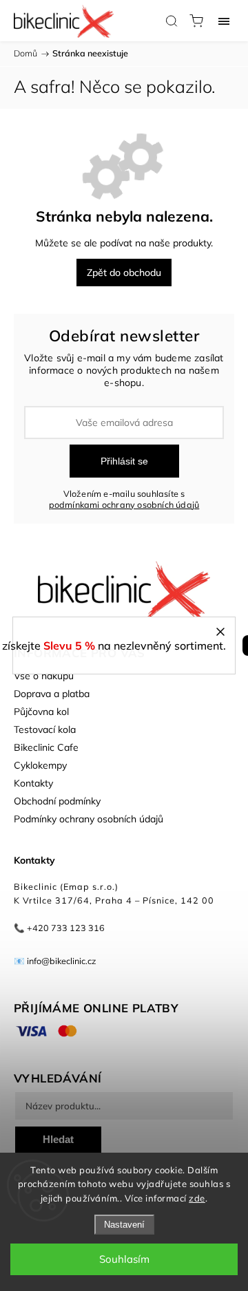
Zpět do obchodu (124, 272)
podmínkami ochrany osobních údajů (124, 504)
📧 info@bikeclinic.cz (55, 960)
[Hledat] (171, 20)
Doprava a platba (52, 693)
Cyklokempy (40, 765)
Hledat (58, 1139)
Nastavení (124, 1224)
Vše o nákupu (44, 676)
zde (197, 1198)
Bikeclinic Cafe (46, 747)
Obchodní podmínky (57, 801)
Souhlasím (124, 1259)
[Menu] (224, 20)
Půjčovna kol (41, 711)
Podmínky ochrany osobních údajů (88, 819)
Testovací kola (45, 729)
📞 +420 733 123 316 (59, 927)
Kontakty (33, 783)
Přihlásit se (124, 461)
